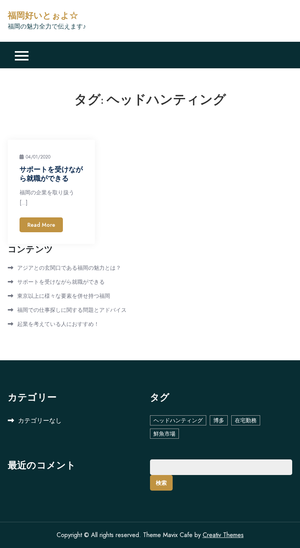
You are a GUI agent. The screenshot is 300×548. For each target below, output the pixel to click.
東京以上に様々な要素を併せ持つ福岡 (63, 296)
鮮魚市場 (164, 434)
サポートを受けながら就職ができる (51, 174)
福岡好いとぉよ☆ (43, 16)
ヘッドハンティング (178, 420)
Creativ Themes (223, 534)
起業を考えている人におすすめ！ (58, 324)
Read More (41, 225)
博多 (218, 420)
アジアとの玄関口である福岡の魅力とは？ (69, 268)
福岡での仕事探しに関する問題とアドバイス (72, 310)
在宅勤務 (246, 420)
